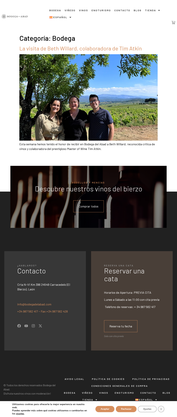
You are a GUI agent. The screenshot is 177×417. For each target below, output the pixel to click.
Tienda (150, 10)
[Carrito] (170, 22)
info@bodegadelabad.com (34, 304)
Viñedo (70, 10)
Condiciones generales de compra (119, 385)
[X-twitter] (40, 326)
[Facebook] (19, 326)
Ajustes (147, 409)
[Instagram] (33, 326)
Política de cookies (108, 378)
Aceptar (105, 409)
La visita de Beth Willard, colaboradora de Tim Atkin (80, 48)
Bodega (55, 10)
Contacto (122, 10)
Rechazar (126, 409)
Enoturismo (101, 10)
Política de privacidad (151, 378)
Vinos (83, 10)
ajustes (20, 413)
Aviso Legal (74, 378)
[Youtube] (26, 326)
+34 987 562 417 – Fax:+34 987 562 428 (42, 311)
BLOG (138, 10)
